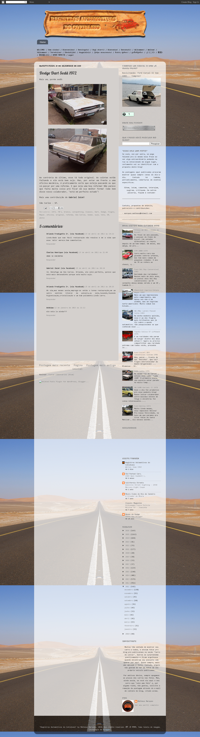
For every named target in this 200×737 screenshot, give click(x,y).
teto (103, 215)
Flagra (111, 212)
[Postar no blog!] (53, 208)
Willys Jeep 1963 (133, 467)
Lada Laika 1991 (142, 371)
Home (43, 42)
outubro (128, 597)
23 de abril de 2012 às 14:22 (99, 234)
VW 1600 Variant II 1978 (146, 387)
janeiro (128, 629)
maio (127, 615)
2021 (127, 549)
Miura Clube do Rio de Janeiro (140, 494)
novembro (129, 593)
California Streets (134, 483)
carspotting (77, 212)
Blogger (106, 730)
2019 (127, 557)
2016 (127, 568)
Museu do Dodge (132, 514)
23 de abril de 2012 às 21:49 (93, 252)
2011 (127, 587)
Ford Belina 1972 (142, 406)
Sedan (90, 215)
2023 (127, 542)
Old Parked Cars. (133, 474)
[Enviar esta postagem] (45, 208)
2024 (127, 538)
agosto (128, 604)
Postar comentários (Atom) (61, 375)
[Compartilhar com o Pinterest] (61, 208)
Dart (97, 212)
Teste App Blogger (134, 517)
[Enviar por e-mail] (50, 208)
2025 (127, 534)
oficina (50, 215)
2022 (127, 545)
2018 (127, 560)
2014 (127, 575)
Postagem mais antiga (101, 365)
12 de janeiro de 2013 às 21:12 (69, 308)
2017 (127, 564)
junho (127, 611)
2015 (127, 572)
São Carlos (80, 215)
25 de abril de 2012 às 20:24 (90, 268)
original (60, 215)
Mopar (42, 215)
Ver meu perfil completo (146, 705)
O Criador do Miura (134, 496)
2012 (127, 583)
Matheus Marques (145, 701)
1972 (54, 212)
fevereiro (129, 626)
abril (127, 619)
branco (67, 212)
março (127, 622)
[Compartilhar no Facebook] (59, 208)
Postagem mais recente (54, 365)
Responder (51, 244)
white (42, 218)
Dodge (103, 212)
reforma (69, 215)
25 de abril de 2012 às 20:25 (99, 287)
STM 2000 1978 (141, 251)
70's (60, 212)
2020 (127, 553)
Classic (89, 212)
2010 (127, 634)
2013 (127, 579)
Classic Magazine (133, 503)
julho (127, 608)
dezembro (129, 590)
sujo (97, 215)
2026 (127, 531)
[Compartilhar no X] (56, 208)
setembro (129, 601)
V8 (108, 215)
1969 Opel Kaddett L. (135, 476)
